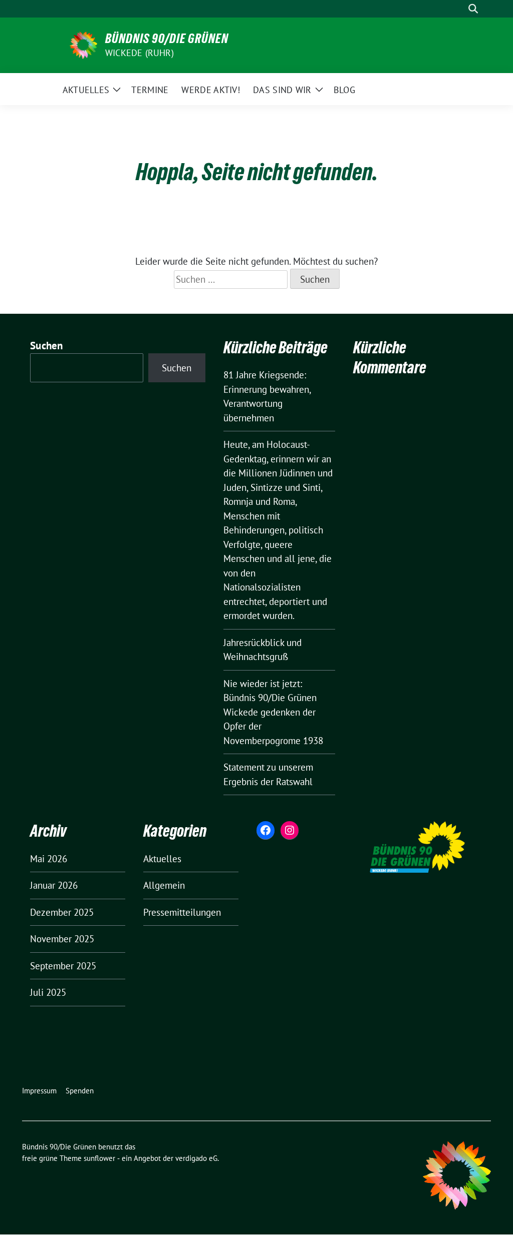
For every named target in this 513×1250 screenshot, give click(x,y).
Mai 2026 (48, 859)
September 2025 (63, 966)
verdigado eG (196, 1158)
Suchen (46, 345)
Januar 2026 (54, 885)
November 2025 (62, 939)
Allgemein (164, 885)
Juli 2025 (48, 992)
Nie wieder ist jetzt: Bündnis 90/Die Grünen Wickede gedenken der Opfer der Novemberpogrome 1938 (273, 712)
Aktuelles (162, 859)
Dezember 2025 (62, 912)
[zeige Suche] (473, 9)
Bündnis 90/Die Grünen (166, 38)
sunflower (99, 1158)
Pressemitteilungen (182, 912)
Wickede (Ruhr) (139, 53)
